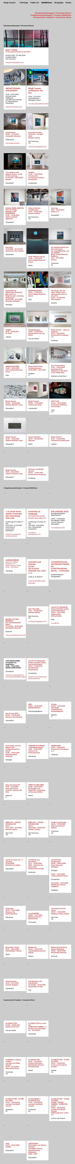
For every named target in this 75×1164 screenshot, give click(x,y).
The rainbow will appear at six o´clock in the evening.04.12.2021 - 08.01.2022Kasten (14, 176)
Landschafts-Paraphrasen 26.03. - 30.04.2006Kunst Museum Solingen (58, 863)
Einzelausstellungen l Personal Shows (53, 13)
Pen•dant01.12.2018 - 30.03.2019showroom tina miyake (15, 249)
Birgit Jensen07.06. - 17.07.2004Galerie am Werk (35, 403)
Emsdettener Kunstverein (33, 668)
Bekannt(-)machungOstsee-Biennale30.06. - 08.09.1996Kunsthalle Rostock (59, 949)
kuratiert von (10, 564)
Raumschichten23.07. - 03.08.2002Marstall (35, 438)
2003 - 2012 (37, 1149)
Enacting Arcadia (35, 132)
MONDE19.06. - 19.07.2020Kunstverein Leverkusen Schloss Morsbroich (36, 176)
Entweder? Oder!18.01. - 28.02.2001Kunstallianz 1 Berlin (13, 949)
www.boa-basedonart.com (34, 533)
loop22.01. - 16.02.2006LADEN (13, 1145)
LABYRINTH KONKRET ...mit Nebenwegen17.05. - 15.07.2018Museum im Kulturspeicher (36, 749)
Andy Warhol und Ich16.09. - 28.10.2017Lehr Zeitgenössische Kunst (37, 259)
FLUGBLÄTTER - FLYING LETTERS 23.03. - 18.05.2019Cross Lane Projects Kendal (60, 1063)
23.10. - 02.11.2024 (12, 567)
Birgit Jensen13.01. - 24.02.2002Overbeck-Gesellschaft (60, 438)
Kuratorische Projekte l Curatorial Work (52, 17)
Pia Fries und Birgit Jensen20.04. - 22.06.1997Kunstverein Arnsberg (37, 471)
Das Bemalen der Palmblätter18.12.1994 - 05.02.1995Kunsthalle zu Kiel (37, 983)
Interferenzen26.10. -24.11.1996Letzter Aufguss (12, 983)
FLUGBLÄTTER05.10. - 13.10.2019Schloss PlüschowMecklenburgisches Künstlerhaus (36, 1063)
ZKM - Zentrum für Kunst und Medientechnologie (36, 864)
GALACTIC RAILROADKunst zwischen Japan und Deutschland (37, 662)
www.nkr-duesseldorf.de (15, 675)
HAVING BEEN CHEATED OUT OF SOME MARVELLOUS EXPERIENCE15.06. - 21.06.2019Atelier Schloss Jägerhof (15, 213)
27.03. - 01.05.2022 (35, 666)
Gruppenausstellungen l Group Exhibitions (50, 15)
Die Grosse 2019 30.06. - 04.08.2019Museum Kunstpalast (14, 715)
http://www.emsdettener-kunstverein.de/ (37, 677)
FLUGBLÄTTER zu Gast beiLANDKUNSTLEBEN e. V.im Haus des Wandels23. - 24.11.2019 (37, 1026)
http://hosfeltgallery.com (15, 62)
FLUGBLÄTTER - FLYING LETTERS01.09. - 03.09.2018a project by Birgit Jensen (15, 1102)
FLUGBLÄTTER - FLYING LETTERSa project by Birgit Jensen (60, 1107)
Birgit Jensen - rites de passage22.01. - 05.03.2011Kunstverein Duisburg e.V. (60, 333)
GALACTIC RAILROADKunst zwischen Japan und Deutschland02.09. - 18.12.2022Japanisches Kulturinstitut (60, 611)
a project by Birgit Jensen (35, 1102)
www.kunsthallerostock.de (15, 635)
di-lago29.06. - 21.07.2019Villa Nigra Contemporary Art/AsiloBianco (58, 707)
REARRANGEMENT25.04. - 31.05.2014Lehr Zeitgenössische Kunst (37, 293)
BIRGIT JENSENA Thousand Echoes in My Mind (18, 51)
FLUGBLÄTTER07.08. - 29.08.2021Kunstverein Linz (13, 1025)
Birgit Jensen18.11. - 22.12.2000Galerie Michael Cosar (14, 472)
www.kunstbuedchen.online (38, 104)
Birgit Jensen (14, 403)
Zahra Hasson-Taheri (13, 565)
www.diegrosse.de (58, 528)
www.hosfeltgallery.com (37, 621)
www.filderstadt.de (13, 143)
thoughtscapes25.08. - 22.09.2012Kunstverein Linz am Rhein (36, 332)
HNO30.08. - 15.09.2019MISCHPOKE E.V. (35, 706)
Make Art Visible (12, 562)
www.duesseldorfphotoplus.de (17, 677)
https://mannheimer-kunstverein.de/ (13, 535)
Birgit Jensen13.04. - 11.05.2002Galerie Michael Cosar (14, 438)
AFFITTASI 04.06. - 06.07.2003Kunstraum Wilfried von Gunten (59, 403)
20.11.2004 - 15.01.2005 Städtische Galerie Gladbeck (60, 884)
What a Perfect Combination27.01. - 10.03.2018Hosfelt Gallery (35, 210)
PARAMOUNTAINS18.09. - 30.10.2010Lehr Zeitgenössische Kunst (14, 369)
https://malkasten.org (14, 107)
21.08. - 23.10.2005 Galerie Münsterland (59, 875)
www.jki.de (55, 623)
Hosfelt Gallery (34, 138)
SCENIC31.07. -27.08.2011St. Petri (12, 331)
